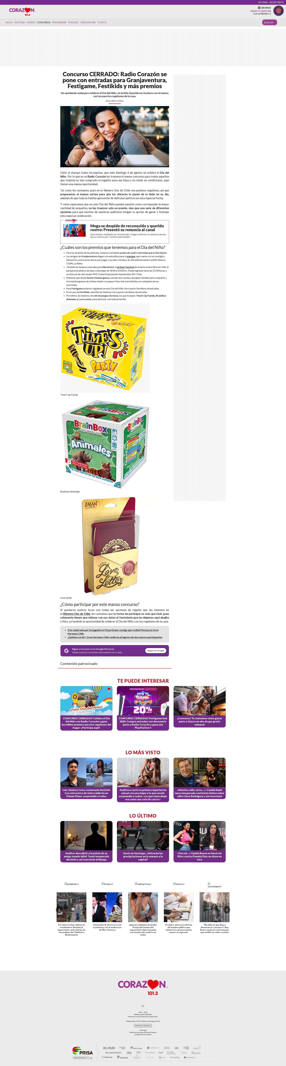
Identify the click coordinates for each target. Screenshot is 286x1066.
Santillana (137, 1048)
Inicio (9, 22)
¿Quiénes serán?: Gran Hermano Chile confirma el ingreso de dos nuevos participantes (114, 637)
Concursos (43, 22)
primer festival (125, 267)
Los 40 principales (123, 1048)
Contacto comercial (143, 1026)
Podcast (73, 22)
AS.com (175, 1048)
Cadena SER (165, 1048)
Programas (59, 22)
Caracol (196, 1048)
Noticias (19, 22)
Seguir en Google (155, 650)
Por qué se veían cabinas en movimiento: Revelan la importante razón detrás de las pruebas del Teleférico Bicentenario (71, 929)
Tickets (102, 22)
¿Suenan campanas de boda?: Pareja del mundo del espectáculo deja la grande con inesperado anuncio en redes (143, 929)
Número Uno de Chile (76, 613)
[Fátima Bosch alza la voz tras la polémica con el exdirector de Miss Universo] (107, 907)
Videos (31, 22)
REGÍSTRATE (276, 2)
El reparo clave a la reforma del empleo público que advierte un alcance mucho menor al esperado (178, 928)
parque (131, 256)
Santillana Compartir (153, 1048)
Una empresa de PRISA (82, 1050)
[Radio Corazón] (22, 11)
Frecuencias (88, 22)
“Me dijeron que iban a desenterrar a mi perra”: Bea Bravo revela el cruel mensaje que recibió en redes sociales (214, 928)
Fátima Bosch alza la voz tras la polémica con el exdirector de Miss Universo (107, 927)
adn (185, 1048)
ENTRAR (263, 2)
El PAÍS (109, 1048)
